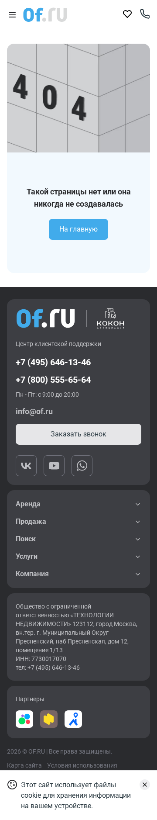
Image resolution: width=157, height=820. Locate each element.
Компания (32, 574)
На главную (78, 229)
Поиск (26, 539)
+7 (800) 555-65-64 (53, 379)
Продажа (31, 521)
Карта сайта (24, 765)
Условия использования (82, 765)
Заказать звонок (78, 434)
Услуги (27, 556)
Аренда (28, 504)
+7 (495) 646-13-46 (53, 362)
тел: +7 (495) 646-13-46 (48, 667)
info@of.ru (34, 411)
